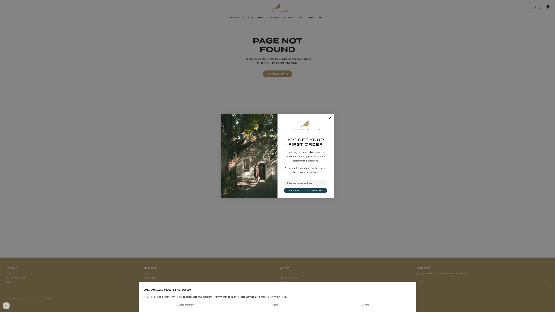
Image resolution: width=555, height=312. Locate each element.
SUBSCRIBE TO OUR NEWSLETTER (306, 190)
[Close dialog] (330, 117)
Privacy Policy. (280, 296)
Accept (276, 304)
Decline (365, 304)
